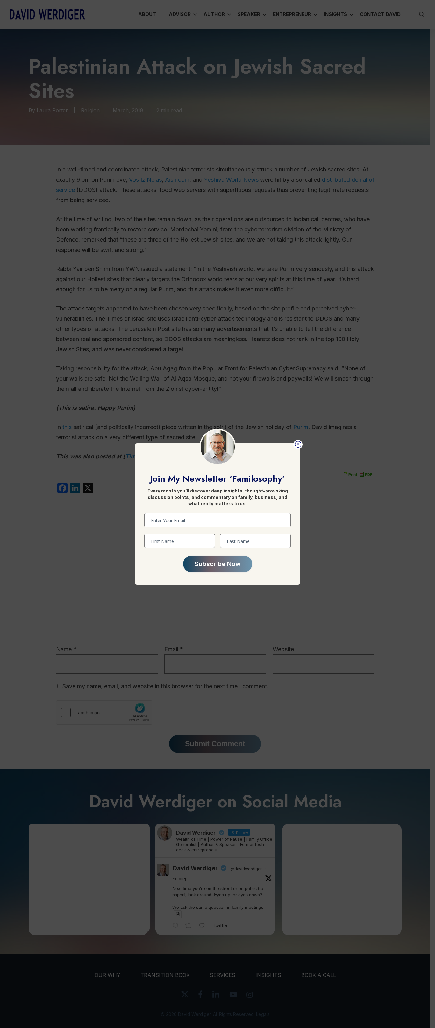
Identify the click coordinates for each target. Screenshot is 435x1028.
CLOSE (298, 444)
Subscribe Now (218, 564)
